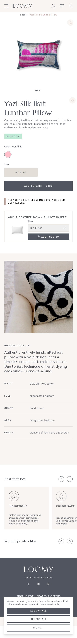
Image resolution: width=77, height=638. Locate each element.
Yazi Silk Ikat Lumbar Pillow (43, 14)
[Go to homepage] (22, 6)
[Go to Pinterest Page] (48, 584)
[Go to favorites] (62, 6)
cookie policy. (54, 604)
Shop (22, 14)
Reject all (38, 619)
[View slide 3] (40, 90)
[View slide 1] (36, 90)
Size (30, 221)
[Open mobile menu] (6, 6)
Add (50, 236)
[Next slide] (70, 479)
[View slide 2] (38, 90)
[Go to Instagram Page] (38, 584)
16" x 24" (21, 172)
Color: (13, 146)
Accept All (38, 611)
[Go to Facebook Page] (29, 584)
